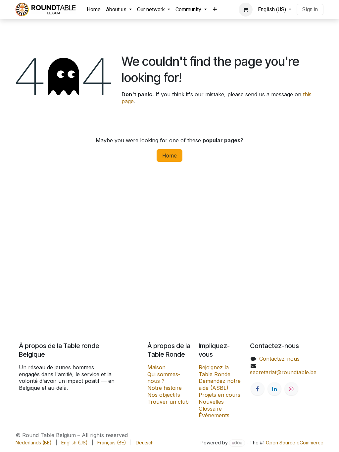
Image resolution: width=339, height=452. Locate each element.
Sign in (310, 9)
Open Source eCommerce (294, 442)
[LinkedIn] (274, 388)
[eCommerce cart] (246, 10)
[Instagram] (291, 388)
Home (169, 155)
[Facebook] (257, 388)
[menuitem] (93, 10)
